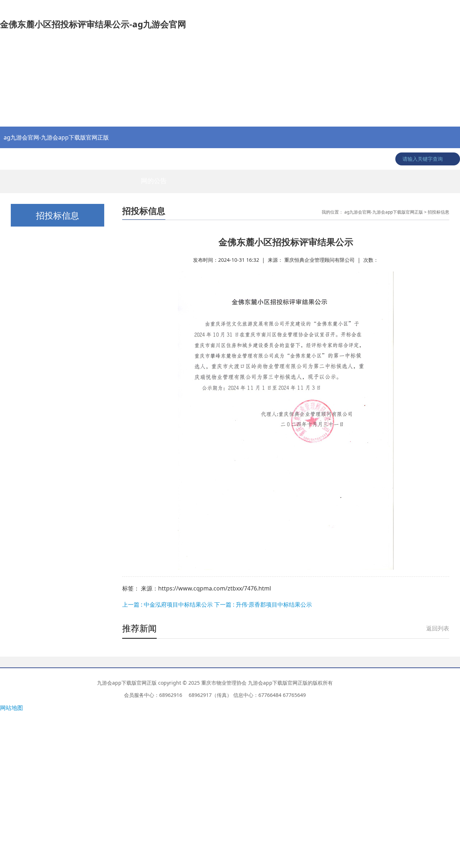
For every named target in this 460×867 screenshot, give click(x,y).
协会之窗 (51, 159)
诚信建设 (359, 159)
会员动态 (256, 159)
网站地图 (11, 708)
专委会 (222, 159)
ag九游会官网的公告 (153, 162)
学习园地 (324, 159)
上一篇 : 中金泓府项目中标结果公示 (168, 604)
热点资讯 (17, 159)
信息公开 (290, 159)
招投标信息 (188, 159)
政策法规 (120, 159)
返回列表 (437, 628)
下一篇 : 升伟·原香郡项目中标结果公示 (263, 604)
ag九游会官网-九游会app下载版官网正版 (56, 137)
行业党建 (85, 159)
